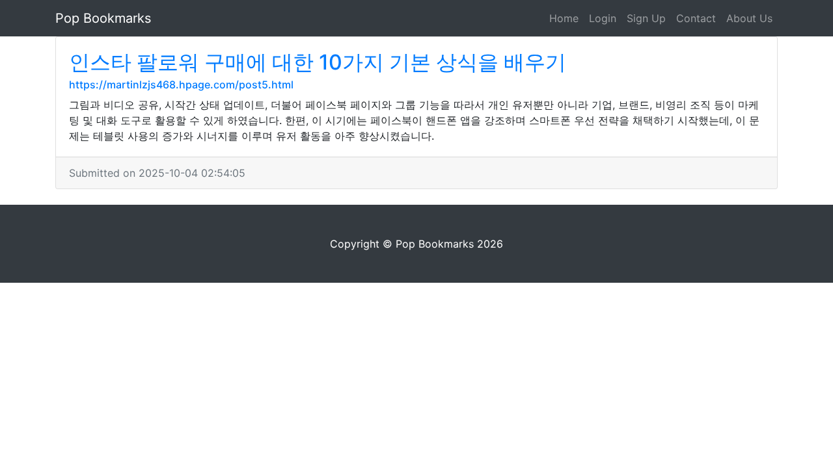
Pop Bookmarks (103, 18)
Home (564, 18)
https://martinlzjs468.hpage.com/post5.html (181, 84)
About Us (749, 18)
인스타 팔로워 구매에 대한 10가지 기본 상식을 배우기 (317, 62)
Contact (696, 18)
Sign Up (646, 18)
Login (602, 18)
